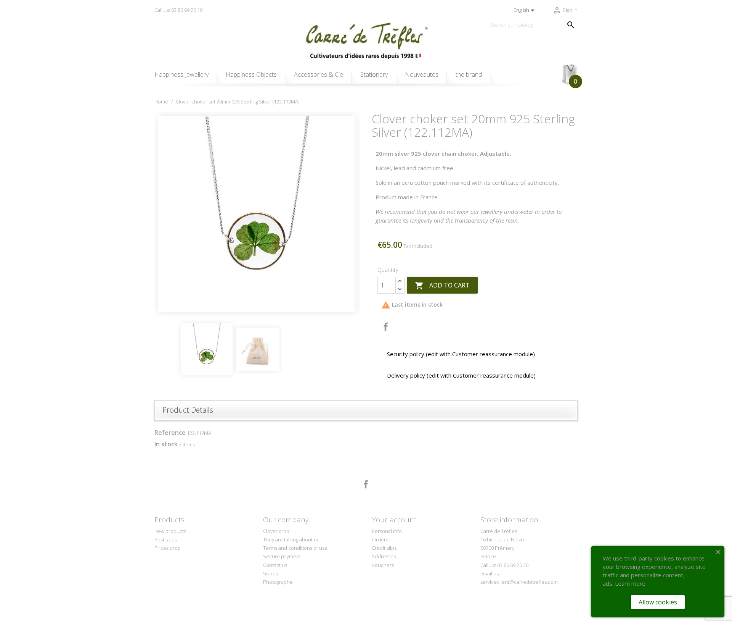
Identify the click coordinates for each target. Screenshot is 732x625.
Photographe (278, 581)
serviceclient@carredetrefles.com (519, 581)
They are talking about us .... (294, 539)
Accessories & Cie (318, 74)
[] (563, 17)
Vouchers (383, 565)
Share (385, 326)
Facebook (366, 484)
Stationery (374, 74)
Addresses (384, 556)
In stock (166, 444)
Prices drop (167, 547)
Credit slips (384, 547)
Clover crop (276, 531)
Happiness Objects (251, 74)
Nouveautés (421, 74)
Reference (170, 432)
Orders (380, 539)
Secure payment (282, 556)
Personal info (387, 531)
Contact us (275, 565)
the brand (469, 74)
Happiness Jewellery (181, 74)
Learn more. (631, 583)
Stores (270, 573)
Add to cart (442, 286)
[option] (257, 214)
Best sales (165, 539)
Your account (394, 520)
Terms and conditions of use (295, 547)
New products (170, 531)
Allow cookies (658, 602)
